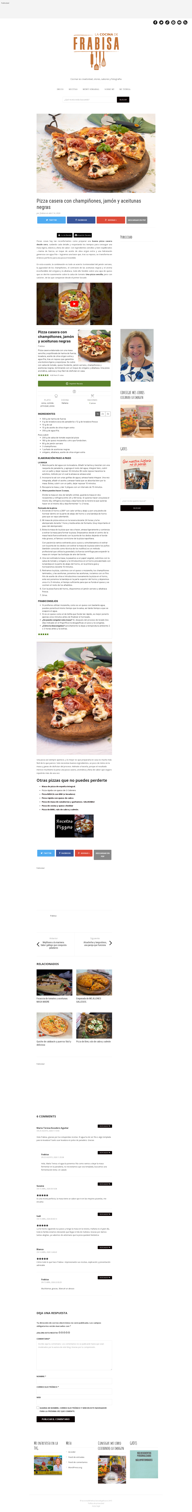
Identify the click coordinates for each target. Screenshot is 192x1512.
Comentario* (43, 1339)
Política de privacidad (96, 1503)
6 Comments (46, 1116)
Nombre (41, 1376)
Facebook (82, 220)
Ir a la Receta (65, 235)
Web (39, 1397)
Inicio (60, 89)
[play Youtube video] (74, 304)
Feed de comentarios (78, 1462)
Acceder (72, 1452)
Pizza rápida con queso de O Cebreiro (59, 790)
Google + (112, 220)
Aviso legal (96, 1506)
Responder (104, 1126)
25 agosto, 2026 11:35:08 (54, 1157)
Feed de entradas (76, 1457)
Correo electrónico (48, 1387)
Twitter (53, 220)
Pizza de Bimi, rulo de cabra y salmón (93, 1041)
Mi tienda (125, 89)
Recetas (73, 89)
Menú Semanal (91, 89)
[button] (39, 375)
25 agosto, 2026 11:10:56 (49, 1131)
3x (108, 413)
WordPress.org (75, 1467)
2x (102, 413)
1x (98, 413)
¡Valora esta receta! (47, 1333)
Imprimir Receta (84, 235)
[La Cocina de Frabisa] (96, 51)
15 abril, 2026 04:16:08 (48, 1189)
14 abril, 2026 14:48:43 (48, 1252)
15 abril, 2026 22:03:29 (53, 1282)
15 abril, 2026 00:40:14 (48, 1219)
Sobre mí (109, 89)
